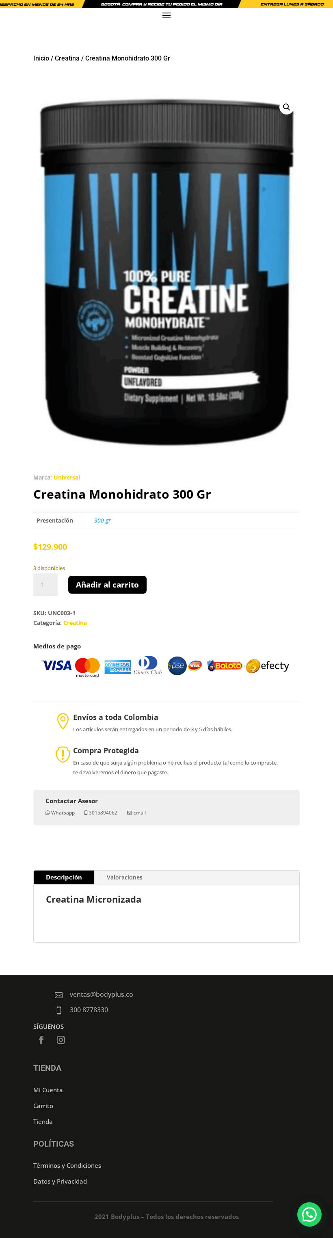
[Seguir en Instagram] (61, 1040)
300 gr (102, 520)
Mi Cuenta (48, 1090)
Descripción (64, 877)
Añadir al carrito (107, 584)
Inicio (41, 58)
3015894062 (103, 812)
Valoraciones (125, 877)
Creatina (67, 58)
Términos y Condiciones (67, 1165)
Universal (67, 477)
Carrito (43, 1106)
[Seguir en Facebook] (41, 1040)
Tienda (43, 1121)
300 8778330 (89, 1009)
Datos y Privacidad (60, 1181)
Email (139, 812)
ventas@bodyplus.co (101, 994)
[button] (286, 107)
